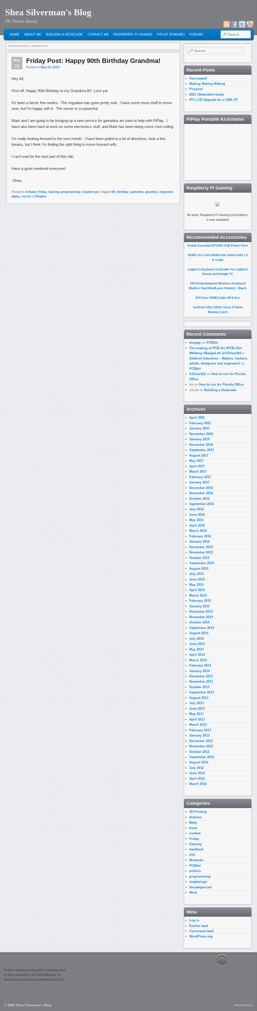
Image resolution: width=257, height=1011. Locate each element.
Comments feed (201, 931)
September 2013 (201, 692)
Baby (193, 822)
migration (166, 192)
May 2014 (196, 649)
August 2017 (198, 455)
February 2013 (200, 730)
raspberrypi (90, 192)
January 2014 (199, 671)
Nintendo (196, 860)
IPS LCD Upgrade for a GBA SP (213, 100)
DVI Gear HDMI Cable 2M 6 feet (218, 298)
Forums (196, 34)
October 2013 (199, 687)
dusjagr (195, 342)
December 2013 (201, 676)
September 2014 (201, 628)
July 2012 (196, 768)
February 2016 (200, 536)
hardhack (196, 849)
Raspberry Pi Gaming (132, 34)
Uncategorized (200, 887)
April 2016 (197, 525)
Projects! (196, 89)
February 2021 (200, 423)
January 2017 (199, 482)
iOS (192, 855)
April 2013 (197, 719)
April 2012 (197, 778)
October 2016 (199, 498)
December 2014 (201, 611)
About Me (32, 34)
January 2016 (199, 541)
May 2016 (196, 520)
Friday (42, 192)
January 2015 (199, 606)
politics (195, 871)
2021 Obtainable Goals (206, 94)
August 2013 (198, 698)
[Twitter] (242, 24)
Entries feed (198, 926)
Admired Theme (243, 1005)
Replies (40, 196)
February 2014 (200, 665)
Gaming (53, 192)
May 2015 (196, 585)
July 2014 (196, 638)
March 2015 (198, 595)
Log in (194, 920)
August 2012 (198, 762)
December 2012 (201, 741)
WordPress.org (201, 936)
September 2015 (201, 563)
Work (193, 892)
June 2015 (197, 579)
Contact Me (98, 34)
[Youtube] (250, 24)
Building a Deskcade (64, 34)
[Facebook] (234, 24)
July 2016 (196, 509)
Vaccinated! (198, 78)
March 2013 (198, 725)
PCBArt (212, 342)
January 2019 (199, 439)
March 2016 (198, 531)
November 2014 (201, 617)
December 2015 (201, 547)
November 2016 (201, 493)
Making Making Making (207, 84)
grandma (151, 192)
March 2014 (198, 660)
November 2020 (201, 434)
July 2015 (196, 574)
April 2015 (197, 590)
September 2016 (201, 504)
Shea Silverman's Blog (48, 12)
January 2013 (199, 735)
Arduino (30, 192)
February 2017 (200, 477)
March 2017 (198, 471)
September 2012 (201, 757)
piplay (16, 196)
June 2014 (197, 644)
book (193, 828)
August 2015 (198, 568)
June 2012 (197, 773)
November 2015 (201, 552)
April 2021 (197, 417)
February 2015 (200, 601)
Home (15, 34)
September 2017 (201, 450)
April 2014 (197, 655)
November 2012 (201, 746)
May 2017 (196, 461)
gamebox (137, 192)
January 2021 (199, 428)
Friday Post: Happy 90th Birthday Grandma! (93, 60)
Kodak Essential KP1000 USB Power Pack (217, 245)
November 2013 (201, 681)
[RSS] (226, 24)
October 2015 (199, 558)
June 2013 (197, 708)
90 (113, 192)
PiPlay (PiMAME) (171, 34)
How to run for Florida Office (221, 384)
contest (195, 833)
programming (70, 192)
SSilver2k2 (197, 374)
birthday (123, 192)
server (26, 196)
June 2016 (197, 515)
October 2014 (199, 622)
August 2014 (198, 633)
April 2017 (197, 466)
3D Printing (198, 812)
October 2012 (199, 752)
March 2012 (198, 784)
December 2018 (201, 445)
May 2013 (196, 714)
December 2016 (201, 488)
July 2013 (196, 703)
